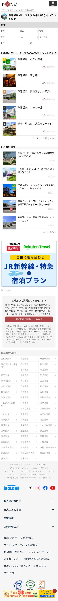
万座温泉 (25, 381)
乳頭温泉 (25, 364)
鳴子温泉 (44, 364)
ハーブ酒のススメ (45, 478)
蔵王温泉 (5, 375)
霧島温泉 (5, 442)
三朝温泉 (5, 431)
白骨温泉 (5, 392)
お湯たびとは (15, 464)
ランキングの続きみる (43, 138)
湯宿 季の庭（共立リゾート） (35, 123)
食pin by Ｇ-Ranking (28, 478)
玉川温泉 (44, 442)
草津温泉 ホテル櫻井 (30, 59)
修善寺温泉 (45, 397)
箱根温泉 (25, 447)
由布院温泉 (45, 453)
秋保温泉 (25, 370)
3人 (31, 43)
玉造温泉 (25, 431)
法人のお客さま (12, 509)
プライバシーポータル (40, 551)
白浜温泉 (44, 420)
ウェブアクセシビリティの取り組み (21, 544)
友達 (3, 31)
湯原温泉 (5, 436)
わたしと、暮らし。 (11, 471)
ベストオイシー (37, 471)
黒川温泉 (44, 436)
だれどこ (25, 468)
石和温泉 (44, 392)
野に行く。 (13, 474)
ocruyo (34, 468)
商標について (39, 565)
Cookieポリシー (12, 558)
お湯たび (42, 468)
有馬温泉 (25, 420)
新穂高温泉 (45, 414)
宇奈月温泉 (45, 408)
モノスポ (48, 471)
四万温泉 (44, 381)
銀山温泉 (25, 375)
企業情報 (9, 518)
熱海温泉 (5, 458)
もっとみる (48, 232)
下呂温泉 (5, 414)
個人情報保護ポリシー (14, 551)
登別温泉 (25, 358)
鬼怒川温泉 (6, 386)
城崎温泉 (5, 420)
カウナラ (23, 474)
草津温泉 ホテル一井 (30, 107)
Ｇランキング (14, 468)
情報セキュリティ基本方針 (17, 565)
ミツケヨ (32, 474)
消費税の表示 (26, 538)
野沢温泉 (44, 386)
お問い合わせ (10, 538)
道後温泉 (25, 425)
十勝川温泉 (45, 358)
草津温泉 (44, 375)
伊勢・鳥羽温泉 (47, 447)
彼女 (41, 31)
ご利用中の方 (11, 526)
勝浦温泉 (5, 425)
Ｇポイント (41, 464)
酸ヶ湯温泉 (26, 442)
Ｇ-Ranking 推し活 (11, 478)
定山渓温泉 (6, 358)
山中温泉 (44, 403)
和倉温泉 (25, 403)
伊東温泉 (25, 397)
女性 (3, 43)
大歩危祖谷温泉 (28, 453)
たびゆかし (43, 474)
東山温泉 (44, 370)
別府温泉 (25, 436)
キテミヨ (24, 471)
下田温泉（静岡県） (8, 404)
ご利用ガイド (29, 464)
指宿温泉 (25, 458)
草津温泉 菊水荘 (27, 75)
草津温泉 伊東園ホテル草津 (34, 91)
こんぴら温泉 (46, 425)
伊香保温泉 (6, 381)
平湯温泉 (25, 414)
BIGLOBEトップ (11, 572)
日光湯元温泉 (7, 447)
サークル (43, 37)
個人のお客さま (12, 501)
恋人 (22, 31)
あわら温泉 (26, 408)
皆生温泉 (44, 431)
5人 (21, 37)
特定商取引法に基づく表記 (36, 558)
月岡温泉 (25, 392)
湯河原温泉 (6, 397)
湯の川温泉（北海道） (9, 365)
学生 (3, 37)
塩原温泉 (25, 386)
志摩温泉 (5, 453)
